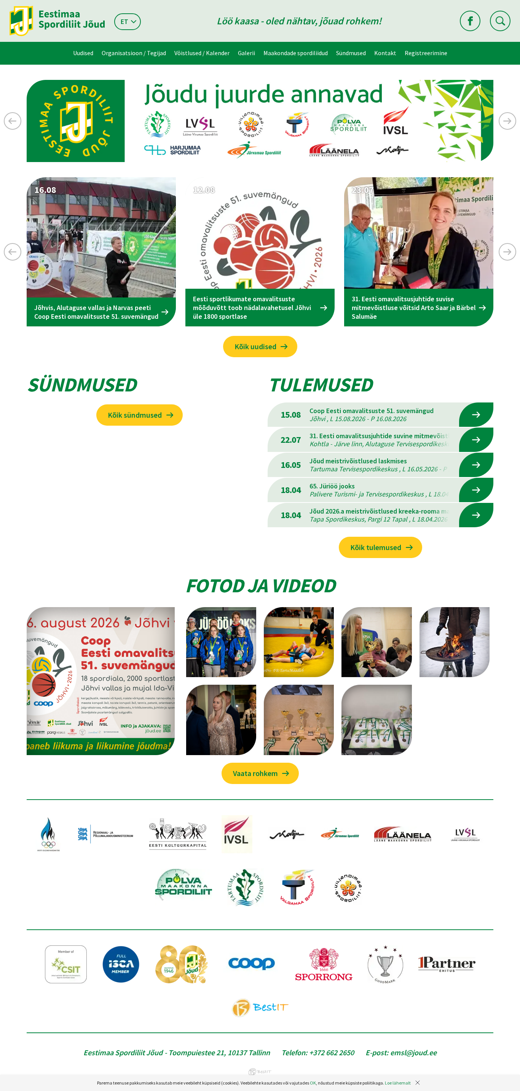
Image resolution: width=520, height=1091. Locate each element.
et (124, 21)
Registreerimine (426, 53)
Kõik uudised (255, 346)
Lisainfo (476, 414)
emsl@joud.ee (413, 1052)
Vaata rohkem (255, 773)
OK (313, 1083)
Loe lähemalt (398, 1083)
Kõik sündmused (135, 415)
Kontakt (385, 53)
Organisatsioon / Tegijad (134, 53)
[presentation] (12, 121)
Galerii (246, 53)
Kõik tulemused (375, 547)
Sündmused (351, 53)
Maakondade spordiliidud (295, 53)
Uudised (83, 53)
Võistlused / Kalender (202, 53)
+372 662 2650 (331, 1052)
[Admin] (1, 5)
